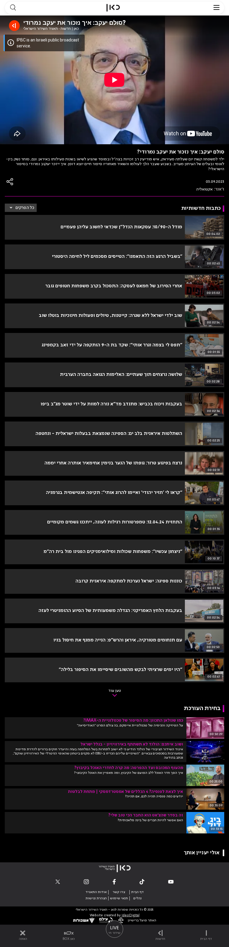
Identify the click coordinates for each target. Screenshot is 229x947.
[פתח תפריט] (216, 7)
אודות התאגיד (96, 892)
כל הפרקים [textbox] (25, 208)
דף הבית (137, 892)
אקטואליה (204, 189)
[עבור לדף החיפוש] (12, 7)
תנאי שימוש (119, 898)
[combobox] (21, 208)
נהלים (137, 898)
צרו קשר (119, 892)
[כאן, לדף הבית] (113, 7)
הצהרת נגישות (96, 898)
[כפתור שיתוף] (10, 181)
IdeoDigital (131, 915)
